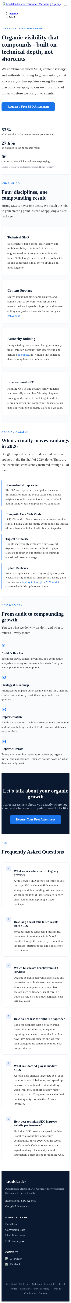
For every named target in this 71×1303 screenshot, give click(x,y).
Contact (43, 1293)
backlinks (23, 354)
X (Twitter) (16, 1258)
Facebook (15, 1264)
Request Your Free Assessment (35, 819)
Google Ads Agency (17, 1206)
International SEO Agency (20, 1200)
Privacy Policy (41, 1288)
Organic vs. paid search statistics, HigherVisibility (31, 167)
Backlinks (11, 1224)
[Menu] (65, 6)
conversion (13, 315)
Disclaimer (25, 1288)
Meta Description (15, 1235)
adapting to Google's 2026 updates (40, 582)
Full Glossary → (15, 1241)
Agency (14, 13)
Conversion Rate (15, 1229)
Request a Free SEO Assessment (28, 106)
